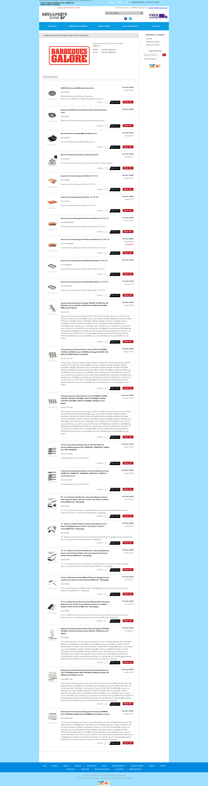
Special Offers (104, 26)
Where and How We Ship (102, 769)
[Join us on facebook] (125, 19)
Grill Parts (52, 26)
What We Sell (85, 769)
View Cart (120, 2)
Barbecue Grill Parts (135, 769)
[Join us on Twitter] (130, 19)
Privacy (104, 765)
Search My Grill (91, 765)
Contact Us (156, 26)
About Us (66, 765)
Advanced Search (150, 59)
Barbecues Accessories (78, 26)
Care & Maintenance (129, 26)
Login (126, 2)
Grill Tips (152, 765)
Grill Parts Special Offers (153, 41)
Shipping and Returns (118, 765)
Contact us (78, 765)
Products (55, 765)
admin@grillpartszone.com (158, 8)
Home (44, 765)
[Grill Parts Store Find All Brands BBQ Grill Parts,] (55, 18)
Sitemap (162, 765)
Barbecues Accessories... (153, 44)
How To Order (119, 769)
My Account (111, 2)
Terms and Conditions (137, 765)
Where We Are (71, 769)
